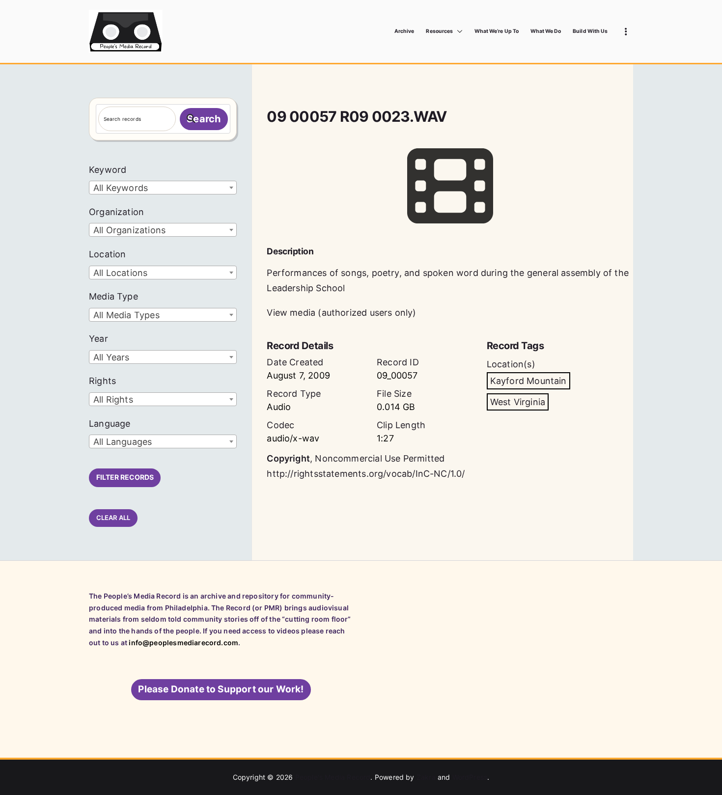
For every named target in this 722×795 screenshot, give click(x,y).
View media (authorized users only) (341, 312)
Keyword (107, 169)
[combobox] (163, 187)
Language (109, 423)
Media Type (113, 296)
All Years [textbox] (111, 357)
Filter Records (125, 477)
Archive (404, 31)
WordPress (470, 777)
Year (98, 338)
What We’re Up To (496, 31)
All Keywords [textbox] (120, 188)
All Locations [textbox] (120, 273)
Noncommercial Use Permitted (379, 458)
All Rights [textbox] (113, 399)
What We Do (545, 31)
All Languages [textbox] (122, 442)
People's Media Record (333, 777)
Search (204, 119)
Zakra (426, 777)
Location (107, 254)
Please (221, 689)
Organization (116, 212)
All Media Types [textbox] (126, 315)
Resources (439, 31)
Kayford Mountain (528, 381)
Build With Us (590, 31)
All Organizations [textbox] (129, 230)
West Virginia (517, 402)
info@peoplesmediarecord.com (183, 642)
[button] (458, 31)
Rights (102, 381)
